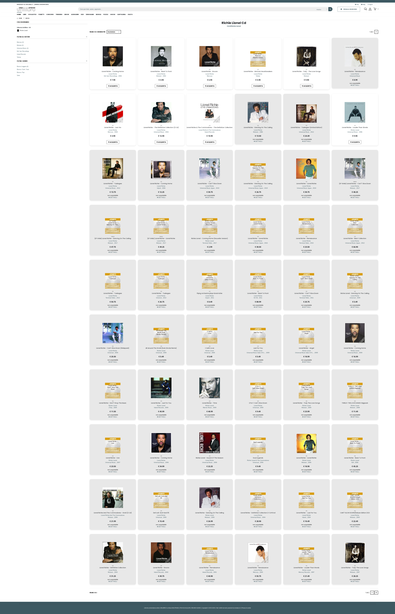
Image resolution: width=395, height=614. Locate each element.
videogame (90, 14)
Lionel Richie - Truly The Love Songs (306, 403)
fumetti (41, 14)
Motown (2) (20, 45)
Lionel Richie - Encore (210, 71)
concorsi (49, 14)
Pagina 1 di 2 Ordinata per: (98, 32)
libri (24, 14)
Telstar (19, 57)
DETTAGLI (355, 85)
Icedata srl (238, 608)
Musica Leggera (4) (22, 66)
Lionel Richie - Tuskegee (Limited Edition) (306, 127)
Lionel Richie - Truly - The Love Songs (306, 71)
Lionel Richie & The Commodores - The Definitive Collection (209, 127)
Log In (371, 4)
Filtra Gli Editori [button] (23, 37)
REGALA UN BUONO (350, 9)
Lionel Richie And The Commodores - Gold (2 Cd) (113, 513)
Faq (357, 4)
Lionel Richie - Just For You (161, 403)
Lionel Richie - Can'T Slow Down (210, 183)
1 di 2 (372, 32)
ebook (66, 14)
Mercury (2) (20, 42)
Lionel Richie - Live (113, 458)
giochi (112, 14)
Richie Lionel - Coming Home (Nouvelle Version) (209, 238)
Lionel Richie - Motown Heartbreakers (258, 71)
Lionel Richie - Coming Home (113, 71)
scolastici (32, 14)
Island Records (21, 54)
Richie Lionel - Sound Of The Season (209, 458)
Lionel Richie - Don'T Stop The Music (112, 403)
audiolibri (75, 14)
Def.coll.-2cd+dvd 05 (161, 513)
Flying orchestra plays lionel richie (209, 293)
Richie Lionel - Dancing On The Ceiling (355, 293)
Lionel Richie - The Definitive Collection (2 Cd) (161, 127)
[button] (376, 9)
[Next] (376, 32)
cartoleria (121, 14)
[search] (330, 9)
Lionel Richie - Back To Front (161, 71)
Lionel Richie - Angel (306, 348)
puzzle (105, 14)
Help (363, 4)
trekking (59, 14)
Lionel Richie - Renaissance (355, 71)
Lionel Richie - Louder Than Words (355, 127)
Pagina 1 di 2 (93, 592)
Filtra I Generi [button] (22, 61)
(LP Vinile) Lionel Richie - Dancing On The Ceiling (113, 238)
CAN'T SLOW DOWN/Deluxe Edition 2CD (355, 513)
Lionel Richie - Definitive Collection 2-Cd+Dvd (258, 513)
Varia (18, 75)
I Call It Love (209, 348)
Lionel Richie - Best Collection (355, 238)
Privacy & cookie (246, 608)
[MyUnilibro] (370, 9)
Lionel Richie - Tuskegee (113, 183)
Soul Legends (258, 458)
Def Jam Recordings (23, 51)
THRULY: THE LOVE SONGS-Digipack (355, 403)
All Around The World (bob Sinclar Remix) (161, 348)
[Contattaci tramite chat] (365, 9)
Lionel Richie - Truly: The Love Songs (354, 568)
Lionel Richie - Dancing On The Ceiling (258, 127)
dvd (82, 14)
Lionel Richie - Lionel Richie (306, 183)
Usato (130, 14)
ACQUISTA (114, 86)
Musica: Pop (20, 72)
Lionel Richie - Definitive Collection (113, 568)
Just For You (258, 348)
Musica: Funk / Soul (23, 69)
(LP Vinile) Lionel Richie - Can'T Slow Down (355, 183)
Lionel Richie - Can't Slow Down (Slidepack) (112, 348)
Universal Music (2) (22, 48)
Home (19, 14)
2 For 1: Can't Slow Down (258, 403)
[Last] (376, 592)
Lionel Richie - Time (209, 403)
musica (98, 14)
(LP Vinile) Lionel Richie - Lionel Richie (161, 238)
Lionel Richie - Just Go (112, 127)
